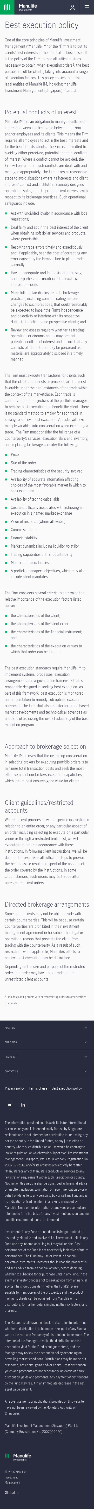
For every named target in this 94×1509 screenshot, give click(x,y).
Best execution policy (67, 1088)
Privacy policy (15, 1088)
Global (10, 1492)
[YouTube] (11, 1107)
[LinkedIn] (24, 1107)
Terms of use (38, 1088)
